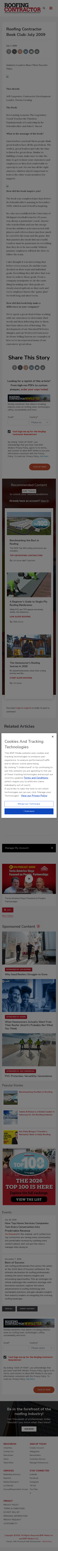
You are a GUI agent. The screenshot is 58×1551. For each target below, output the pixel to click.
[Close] (53, 736)
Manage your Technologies (29, 804)
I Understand (29, 811)
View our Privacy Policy (34, 795)
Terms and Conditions (36, 778)
